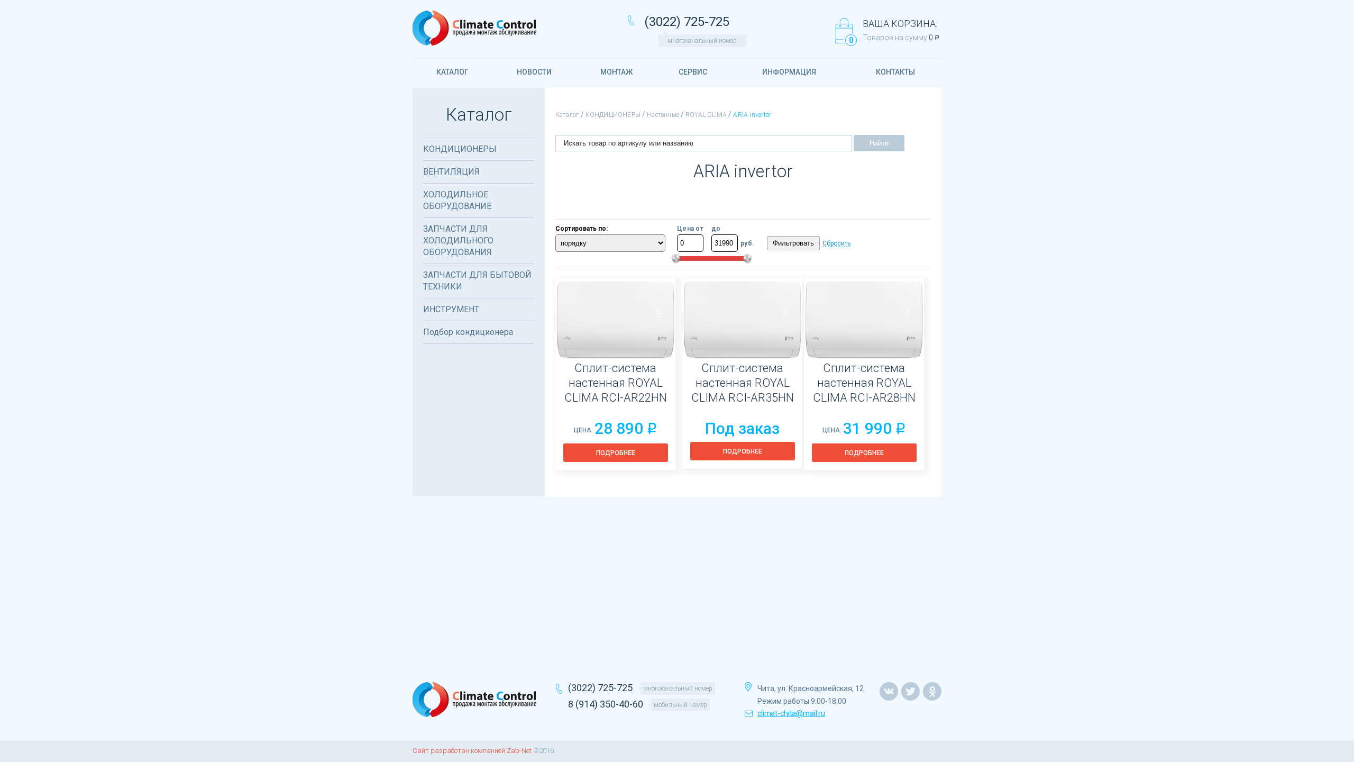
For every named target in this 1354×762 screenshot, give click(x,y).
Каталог (567, 115)
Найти (879, 143)
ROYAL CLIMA (706, 115)
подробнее (615, 453)
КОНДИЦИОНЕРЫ (613, 115)
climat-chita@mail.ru (791, 713)
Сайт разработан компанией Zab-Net (472, 751)
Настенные (663, 115)
